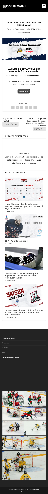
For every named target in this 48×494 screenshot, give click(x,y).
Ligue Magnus (24, 32)
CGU (3, 352)
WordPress (36, 489)
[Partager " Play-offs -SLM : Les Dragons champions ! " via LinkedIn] (26, 107)
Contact (4, 348)
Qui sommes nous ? (8, 338)
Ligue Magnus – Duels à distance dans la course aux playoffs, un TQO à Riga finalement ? (24, 206)
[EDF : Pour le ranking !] (24, 226)
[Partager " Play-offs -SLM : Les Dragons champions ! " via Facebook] (13, 107)
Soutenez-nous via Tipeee (10, 357)
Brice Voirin (19, 29)
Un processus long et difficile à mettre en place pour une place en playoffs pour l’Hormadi (24, 312)
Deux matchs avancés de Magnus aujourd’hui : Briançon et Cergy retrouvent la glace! (21, 275)
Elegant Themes (19, 489)
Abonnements (23, 91)
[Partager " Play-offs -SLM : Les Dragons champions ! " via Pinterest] (22, 107)
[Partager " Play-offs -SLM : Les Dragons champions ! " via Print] (35, 107)
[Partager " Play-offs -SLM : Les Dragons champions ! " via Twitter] (17, 107)
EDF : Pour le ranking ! (16, 241)
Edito (38, 29)
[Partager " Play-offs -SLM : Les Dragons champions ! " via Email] (30, 107)
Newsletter (5, 343)
